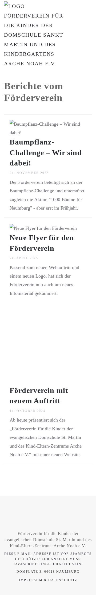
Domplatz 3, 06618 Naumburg (48, 571)
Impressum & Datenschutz (48, 580)
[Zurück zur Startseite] (37, 34)
